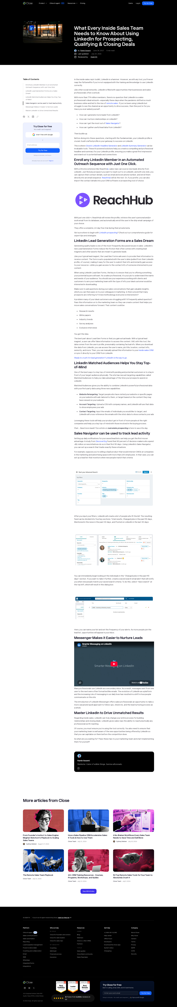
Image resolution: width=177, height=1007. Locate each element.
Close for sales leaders (57, 937)
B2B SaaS (53, 951)
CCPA (133, 951)
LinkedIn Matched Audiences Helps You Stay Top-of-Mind (43, 98)
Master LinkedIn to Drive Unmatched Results (42, 110)
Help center (108, 935)
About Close (135, 932)
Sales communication (30, 935)
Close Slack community (85, 954)
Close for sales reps (56, 941)
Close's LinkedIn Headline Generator (101, 146)
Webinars (80, 937)
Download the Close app (112, 945)
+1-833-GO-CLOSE (110, 932)
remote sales (112, 103)
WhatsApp (26, 960)
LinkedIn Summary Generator (133, 146)
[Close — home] (28, 982)
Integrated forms (28, 963)
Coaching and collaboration (32, 951)
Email (25, 954)
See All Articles (88, 891)
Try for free (148, 3)
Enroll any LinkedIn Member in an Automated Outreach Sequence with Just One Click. (42, 86)
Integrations (27, 966)
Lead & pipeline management (33, 945)
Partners (80, 944)
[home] (28, 3)
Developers (108, 941)
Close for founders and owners (60, 934)
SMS (24, 957)
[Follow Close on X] (34, 988)
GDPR (133, 948)
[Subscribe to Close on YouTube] (29, 988)
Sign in (51, 160)
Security (134, 954)
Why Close (134, 935)
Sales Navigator (112, 123)
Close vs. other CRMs (84, 941)
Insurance (53, 957)
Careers (133, 938)
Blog (78, 934)
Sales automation (29, 938)
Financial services (56, 954)
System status (108, 948)
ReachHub (106, 178)
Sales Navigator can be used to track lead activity (44, 103)
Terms (133, 941)
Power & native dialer (30, 948)
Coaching (53, 948)
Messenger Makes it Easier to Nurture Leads (42, 107)
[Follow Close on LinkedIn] (25, 988)
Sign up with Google (138, 997)
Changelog (107, 951)
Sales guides (81, 951)
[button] (43, 3)
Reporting (26, 941)
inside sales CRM (146, 350)
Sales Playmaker (82, 957)
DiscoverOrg (101, 441)
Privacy (133, 945)
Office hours (108, 938)
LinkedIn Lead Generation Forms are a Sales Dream (41, 92)
